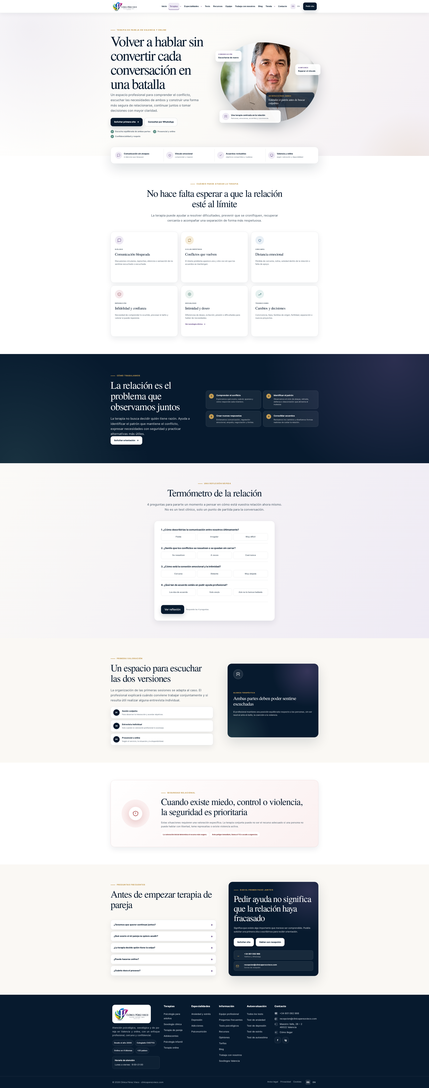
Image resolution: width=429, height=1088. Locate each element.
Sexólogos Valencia (229, 1061)
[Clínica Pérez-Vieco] (124, 6)
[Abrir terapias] (180, 6)
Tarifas (222, 1043)
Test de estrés (254, 1031)
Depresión (196, 1020)
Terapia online (171, 1047)
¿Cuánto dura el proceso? (127, 970)
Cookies (297, 1081)
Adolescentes (171, 1036)
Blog (260, 6)
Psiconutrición (199, 1031)
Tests (207, 6)
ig (286, 1040)
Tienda (269, 6)
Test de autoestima (257, 1037)
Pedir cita (310, 6)
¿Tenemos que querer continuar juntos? (135, 924)
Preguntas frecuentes (230, 1020)
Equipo (229, 6)
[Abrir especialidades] (201, 6)
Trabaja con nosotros (245, 6)
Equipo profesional (229, 1014)
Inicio (164, 6)
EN (298, 6)
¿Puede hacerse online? (126, 959)
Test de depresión (256, 1025)
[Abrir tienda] (274, 6)
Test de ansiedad (256, 1020)
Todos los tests (255, 1014)
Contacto (282, 6)
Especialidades (191, 6)
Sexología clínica (173, 1024)
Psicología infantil (173, 1041)
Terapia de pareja (173, 1030)
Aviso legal (272, 1081)
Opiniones (224, 1037)
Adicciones (197, 1025)
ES (293, 6)
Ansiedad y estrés (201, 1014)
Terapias (174, 6)
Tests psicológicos (229, 1025)
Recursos (218, 6)
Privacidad (285, 1081)
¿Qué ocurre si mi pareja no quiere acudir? (136, 936)
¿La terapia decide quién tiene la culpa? (134, 947)
